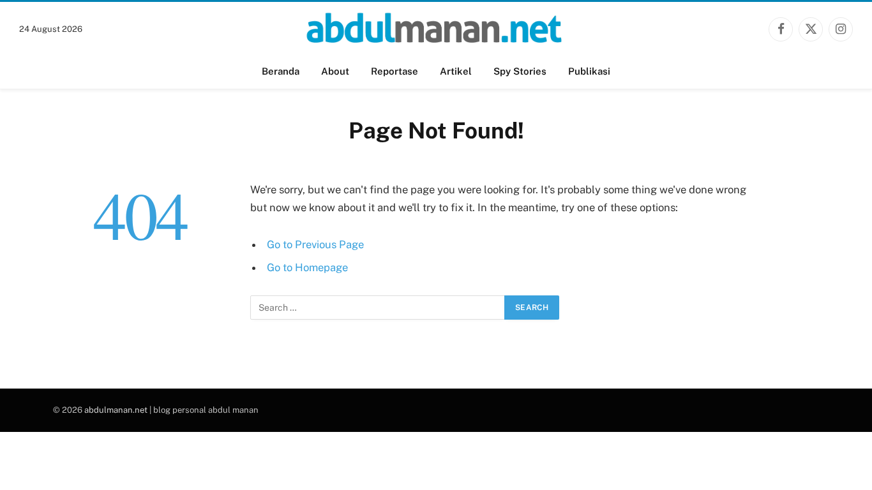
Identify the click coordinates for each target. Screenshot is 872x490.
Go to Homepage (307, 267)
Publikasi (589, 71)
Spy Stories (519, 71)
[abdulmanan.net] (436, 29)
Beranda (280, 71)
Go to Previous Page (315, 244)
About (335, 71)
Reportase (394, 71)
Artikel (456, 71)
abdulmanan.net (115, 410)
